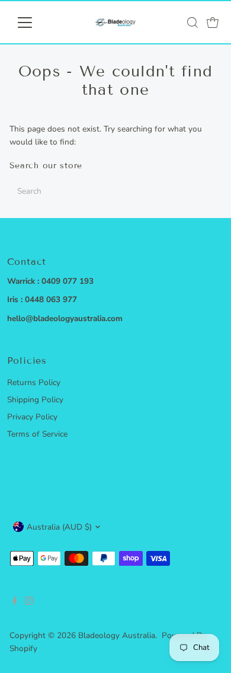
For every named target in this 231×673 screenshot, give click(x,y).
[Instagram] (29, 602)
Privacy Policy (32, 416)
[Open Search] (192, 22)
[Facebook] (14, 602)
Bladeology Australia (116, 635)
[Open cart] (213, 22)
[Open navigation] (34, 22)
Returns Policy (33, 382)
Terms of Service (37, 434)
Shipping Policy (35, 399)
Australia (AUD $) (59, 527)
